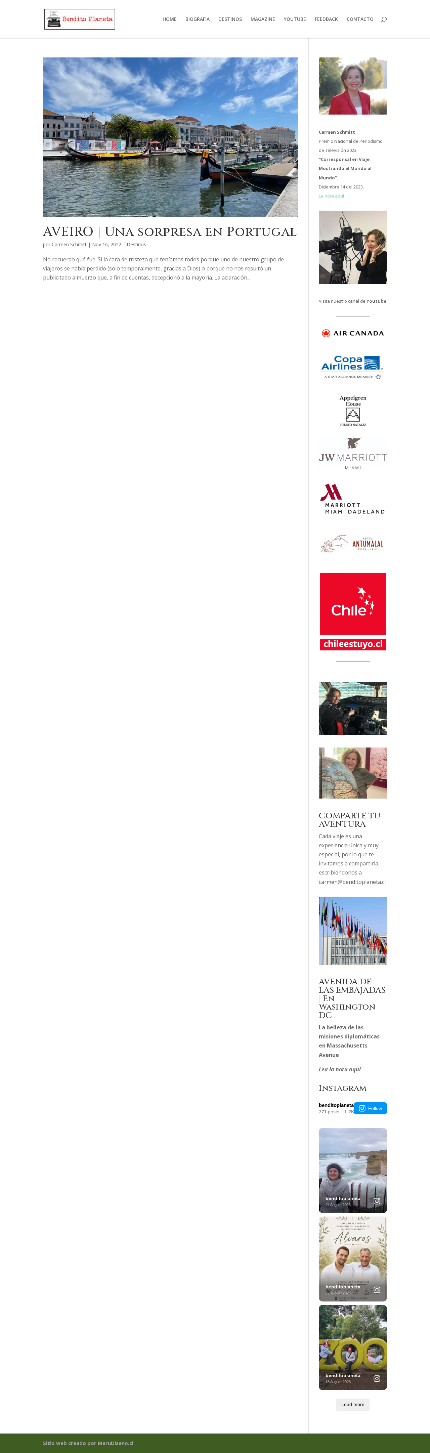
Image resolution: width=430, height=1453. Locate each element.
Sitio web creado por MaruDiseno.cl (88, 1443)
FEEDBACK (326, 19)
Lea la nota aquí (340, 1069)
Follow (375, 1108)
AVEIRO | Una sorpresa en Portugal (170, 232)
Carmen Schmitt (69, 244)
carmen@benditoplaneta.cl (352, 882)
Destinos (136, 244)
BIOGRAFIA (197, 19)
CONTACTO (360, 19)
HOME (170, 19)
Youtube (376, 301)
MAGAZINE (263, 19)
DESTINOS (230, 19)
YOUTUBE (295, 19)
